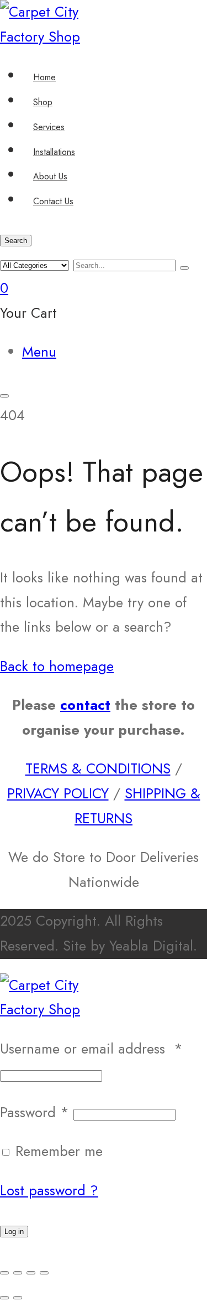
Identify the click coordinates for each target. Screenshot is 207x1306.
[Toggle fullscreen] (17, 1272)
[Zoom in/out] (4, 1272)
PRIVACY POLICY (58, 793)
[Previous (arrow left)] (4, 1297)
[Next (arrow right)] (17, 1297)
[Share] (30, 1272)
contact (85, 705)
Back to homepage (57, 666)
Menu (39, 352)
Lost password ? (49, 1190)
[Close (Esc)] (44, 1272)
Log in (14, 1231)
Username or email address (91, 1049)
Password (34, 1112)
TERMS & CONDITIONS (98, 768)
